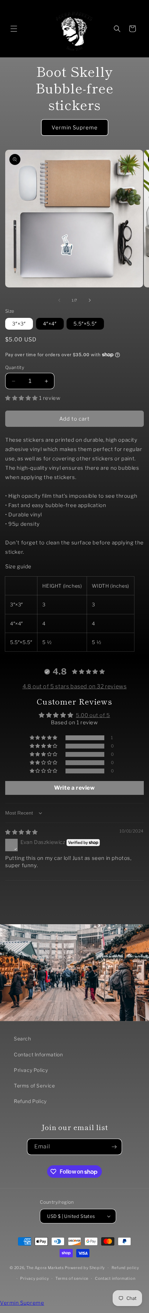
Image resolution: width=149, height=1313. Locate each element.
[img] (21, 832)
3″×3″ (19, 324)
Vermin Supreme (75, 128)
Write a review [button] (74, 787)
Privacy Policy (31, 1070)
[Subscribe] (114, 1147)
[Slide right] (89, 300)
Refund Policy (30, 1101)
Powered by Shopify (85, 1267)
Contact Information (38, 1054)
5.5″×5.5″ (85, 324)
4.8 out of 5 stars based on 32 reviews (75, 686)
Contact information (115, 1278)
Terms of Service (34, 1086)
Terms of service (71, 1278)
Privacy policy (34, 1278)
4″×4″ (50, 324)
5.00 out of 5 (93, 715)
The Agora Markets (45, 1267)
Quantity (14, 367)
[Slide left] (59, 300)
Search (22, 1038)
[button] (13, 28)
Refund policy (125, 1267)
